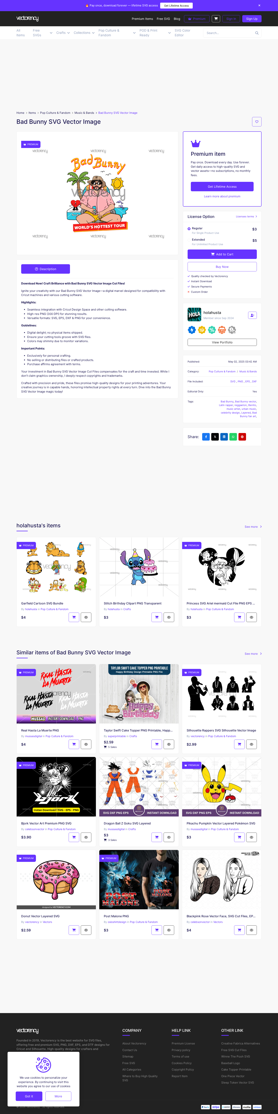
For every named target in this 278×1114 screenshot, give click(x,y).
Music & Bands (84, 113)
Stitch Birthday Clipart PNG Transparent (133, 603)
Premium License (183, 1043)
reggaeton (241, 405)
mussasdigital (33, 736)
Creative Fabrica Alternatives (240, 1043)
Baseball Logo (230, 1063)
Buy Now (222, 267)
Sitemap (127, 1056)
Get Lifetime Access (176, 5)
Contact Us (129, 1050)
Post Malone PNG (116, 916)
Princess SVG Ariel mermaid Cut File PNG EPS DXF (222, 603)
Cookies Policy (182, 1063)
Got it (29, 1096)
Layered (246, 412)
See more (252, 526)
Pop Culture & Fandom (55, 113)
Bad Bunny (227, 401)
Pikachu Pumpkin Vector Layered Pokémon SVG (221, 823)
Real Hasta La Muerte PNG (40, 730)
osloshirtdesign (117, 921)
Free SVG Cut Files (234, 1050)
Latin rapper (226, 405)
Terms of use (180, 1056)
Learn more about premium (222, 196)
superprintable (117, 736)
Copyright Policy (183, 1069)
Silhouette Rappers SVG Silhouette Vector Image (221, 730)
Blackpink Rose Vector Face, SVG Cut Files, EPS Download (222, 916)
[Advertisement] (139, 75)
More (58, 1096)
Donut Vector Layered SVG (40, 916)
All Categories (131, 1069)
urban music (249, 408)
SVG (233, 381)
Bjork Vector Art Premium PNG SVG (46, 823)
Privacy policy (181, 1050)
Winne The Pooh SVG (235, 1056)
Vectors (47, 921)
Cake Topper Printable (236, 1069)
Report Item (180, 1076)
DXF (254, 381)
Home (20, 113)
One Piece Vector (233, 1076)
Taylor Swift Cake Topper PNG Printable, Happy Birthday (139, 730)
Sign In (231, 19)
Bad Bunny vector (245, 401)
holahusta (31, 609)
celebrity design (230, 412)
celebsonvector (34, 829)
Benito (252, 405)
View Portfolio (222, 342)
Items (32, 113)
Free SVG (128, 1063)
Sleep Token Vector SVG (237, 1082)
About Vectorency (134, 1043)
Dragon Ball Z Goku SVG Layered (127, 823)
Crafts (127, 609)
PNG (241, 381)
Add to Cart (224, 254)
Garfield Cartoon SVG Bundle (42, 603)
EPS (248, 381)
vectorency (198, 736)
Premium (199, 19)
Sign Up (252, 19)
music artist (233, 408)
